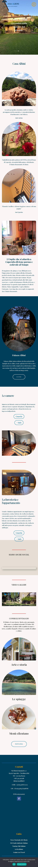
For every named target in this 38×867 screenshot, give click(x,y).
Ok (14, 864)
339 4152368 (20, 778)
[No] (36, 862)
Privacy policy (22, 864)
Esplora (19, 744)
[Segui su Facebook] (19, 799)
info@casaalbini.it (19, 781)
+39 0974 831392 (20, 776)
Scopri (19, 376)
